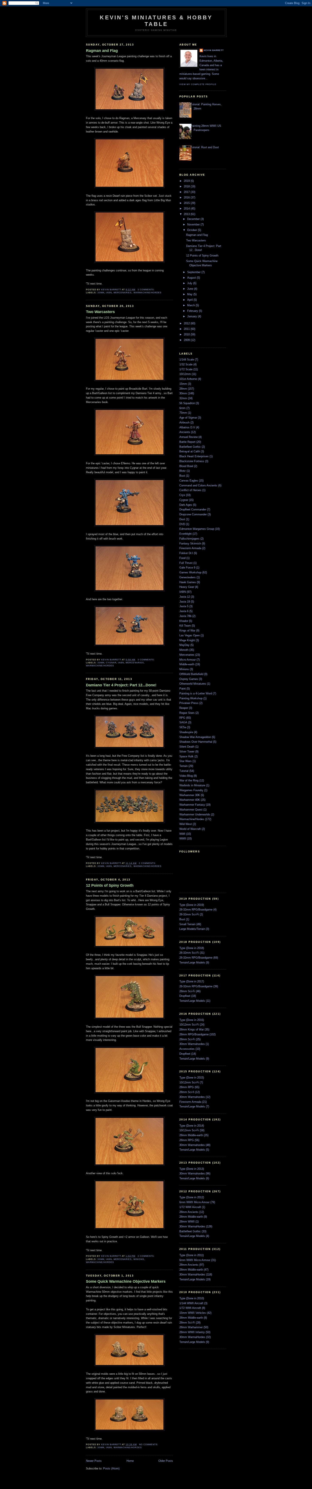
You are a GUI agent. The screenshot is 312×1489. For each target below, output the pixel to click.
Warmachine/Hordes (148, 292)
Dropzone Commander (193, 514)
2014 (187, 208)
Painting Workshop (190, 698)
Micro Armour (187, 659)
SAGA (183, 722)
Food (182, 558)
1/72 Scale (186, 369)
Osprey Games (188, 679)
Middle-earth (186, 664)
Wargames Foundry (191, 790)
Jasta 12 (184, 596)
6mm (182, 408)
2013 (187, 214)
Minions (139, 1259)
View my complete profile (197, 84)
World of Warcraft (190, 829)
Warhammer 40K (189, 799)
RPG (182, 717)
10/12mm (185, 374)
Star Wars (185, 761)
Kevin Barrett (214, 50)
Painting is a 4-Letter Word (195, 693)
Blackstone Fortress (191, 461)
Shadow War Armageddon (195, 737)
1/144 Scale (186, 359)
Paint (182, 688)
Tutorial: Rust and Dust (204, 147)
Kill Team (185, 625)
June (190, 288)
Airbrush (184, 422)
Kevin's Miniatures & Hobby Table (156, 20)
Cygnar (111, 662)
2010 (187, 334)
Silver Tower (186, 751)
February (193, 310)
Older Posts (165, 1460)
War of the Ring (188, 780)
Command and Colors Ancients (198, 485)
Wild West (185, 824)
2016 (187, 197)
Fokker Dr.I (186, 553)
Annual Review (188, 437)
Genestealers (187, 577)
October (192, 230)
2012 (187, 323)
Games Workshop (190, 572)
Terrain (183, 766)
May (190, 294)
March (191, 305)
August (192, 277)
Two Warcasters (100, 312)
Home (130, 1460)
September (194, 272)
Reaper (183, 708)
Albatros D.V (187, 427)
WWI (182, 833)
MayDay (184, 645)
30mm (100, 292)
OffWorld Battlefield (191, 674)
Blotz (182, 470)
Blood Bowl (186, 466)
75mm (183, 412)
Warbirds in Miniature (192, 785)
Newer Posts (94, 1460)
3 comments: (147, 289)
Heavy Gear (186, 586)
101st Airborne (188, 378)
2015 (187, 203)
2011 (187, 329)
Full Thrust (186, 562)
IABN (109, 292)
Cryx (182, 495)
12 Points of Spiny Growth (110, 885)
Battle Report (187, 441)
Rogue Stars (187, 712)
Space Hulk (186, 756)
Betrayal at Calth (189, 451)
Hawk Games (187, 582)
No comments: (149, 1444)
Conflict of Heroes (190, 490)
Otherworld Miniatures (192, 683)
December (194, 219)
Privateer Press (188, 703)
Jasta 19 (184, 601)
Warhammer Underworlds (194, 814)
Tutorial (183, 770)
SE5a (182, 727)
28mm (183, 388)
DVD (182, 524)
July (190, 283)
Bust (182, 475)
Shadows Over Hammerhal (195, 741)
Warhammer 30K (189, 795)
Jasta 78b (185, 616)
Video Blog (186, 775)
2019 (187, 180)
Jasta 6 (183, 611)
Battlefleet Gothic (190, 446)
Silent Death (186, 746)
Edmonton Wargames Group (196, 528)
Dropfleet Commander (192, 509)
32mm (183, 398)
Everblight (185, 533)
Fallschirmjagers (189, 538)
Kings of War (187, 630)
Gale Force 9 (187, 567)
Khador (183, 621)
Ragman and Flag (102, 50)
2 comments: (148, 863)
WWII (182, 838)
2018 (187, 186)
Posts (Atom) (111, 1468)
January (192, 316)
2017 (187, 192)
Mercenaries (123, 292)
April (190, 299)
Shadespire (186, 732)
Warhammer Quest (190, 809)
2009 (187, 340)
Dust (182, 519)
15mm (183, 383)
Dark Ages (185, 504)
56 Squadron (187, 403)
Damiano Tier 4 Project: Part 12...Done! (121, 685)
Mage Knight (187, 640)
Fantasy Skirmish (190, 543)
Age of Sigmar (188, 417)
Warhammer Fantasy (192, 804)
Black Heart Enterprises (194, 456)
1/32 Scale (186, 364)
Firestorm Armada (190, 548)
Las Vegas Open (189, 635)
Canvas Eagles (188, 480)
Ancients (184, 432)
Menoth (183, 649)
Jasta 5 (183, 606)
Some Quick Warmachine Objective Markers (126, 1281)
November (194, 224)
